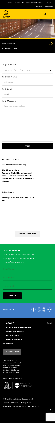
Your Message (9, 101)
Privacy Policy (26, 403)
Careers (39, 6)
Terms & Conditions (10, 403)
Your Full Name (9, 77)
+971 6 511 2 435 (10, 159)
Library (9, 3)
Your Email (7, 89)
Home (4, 43)
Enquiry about (9, 65)
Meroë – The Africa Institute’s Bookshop (29, 3)
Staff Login (12, 351)
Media (49, 3)
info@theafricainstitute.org (14, 165)
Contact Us (49, 6)
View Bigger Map (27, 233)
